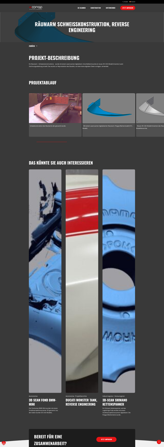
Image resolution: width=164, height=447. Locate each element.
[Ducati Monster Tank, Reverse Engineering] (82, 281)
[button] (33, 46)
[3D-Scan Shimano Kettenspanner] (118, 281)
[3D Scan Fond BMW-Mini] (45, 281)
